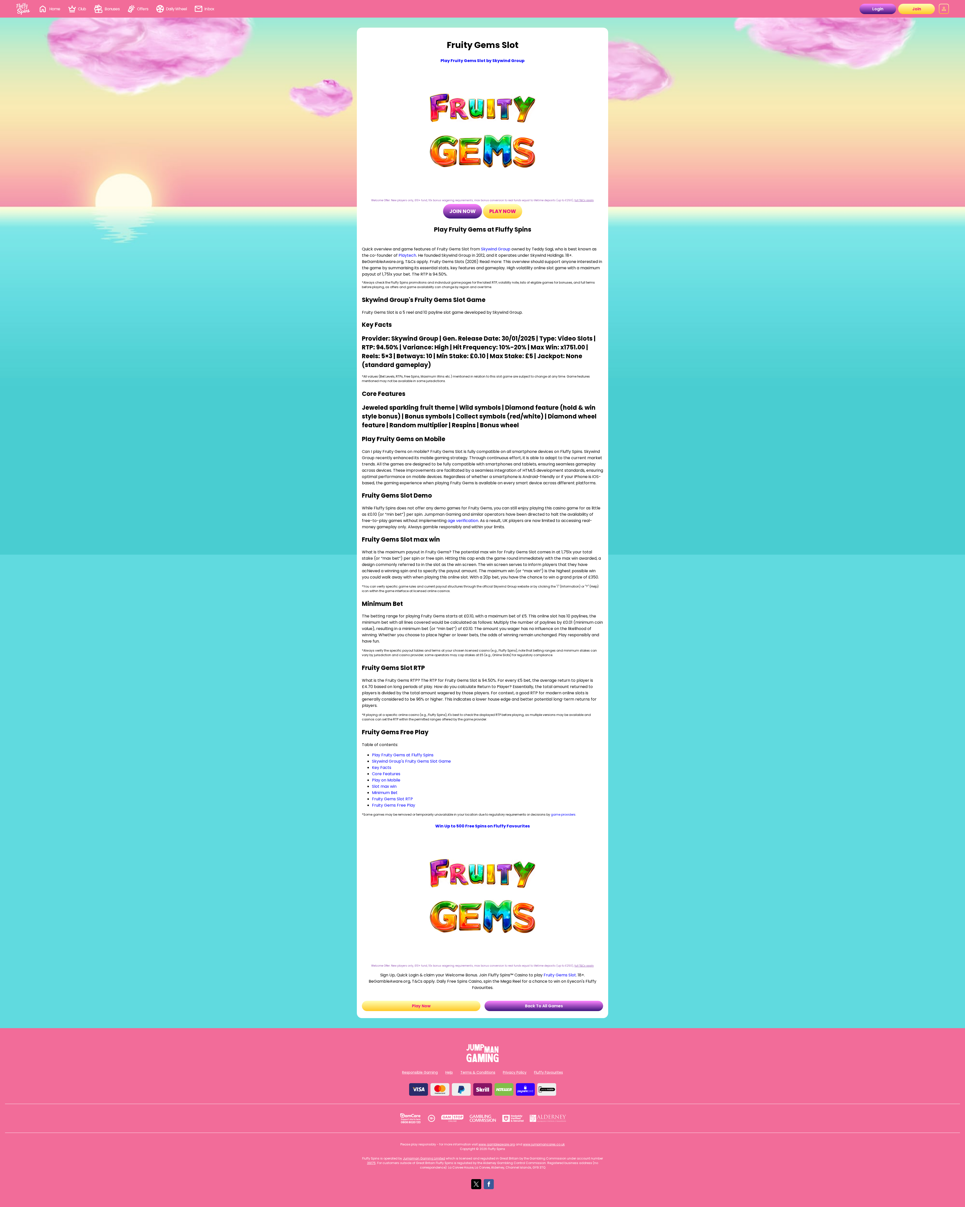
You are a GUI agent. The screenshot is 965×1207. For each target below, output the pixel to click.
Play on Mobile (386, 780)
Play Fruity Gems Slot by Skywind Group (482, 61)
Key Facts (381, 767)
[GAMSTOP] (452, 1118)
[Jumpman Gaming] (482, 1061)
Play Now (502, 211)
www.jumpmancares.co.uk (544, 1144)
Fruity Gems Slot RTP (392, 799)
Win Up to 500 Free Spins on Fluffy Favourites (482, 826)
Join (916, 9)
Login (877, 9)
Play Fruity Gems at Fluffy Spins (402, 755)
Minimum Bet (385, 793)
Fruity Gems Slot (560, 975)
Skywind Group (495, 249)
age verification (463, 520)
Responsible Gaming (420, 1072)
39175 (371, 1163)
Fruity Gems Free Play (393, 805)
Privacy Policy (514, 1072)
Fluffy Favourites (548, 1072)
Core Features (386, 774)
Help (449, 1072)
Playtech (407, 255)
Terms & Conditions (477, 1072)
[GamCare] (410, 1118)
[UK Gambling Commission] (483, 1118)
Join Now (462, 211)
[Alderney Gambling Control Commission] (548, 1118)
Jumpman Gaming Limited (424, 1158)
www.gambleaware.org (496, 1144)
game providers (563, 814)
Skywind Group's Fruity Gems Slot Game (411, 761)
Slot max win (384, 786)
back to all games (544, 1006)
